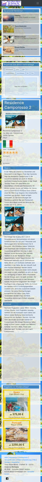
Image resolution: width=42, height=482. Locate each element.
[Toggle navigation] (37, 3)
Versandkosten (9, 460)
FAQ (34, 460)
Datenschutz (23, 457)
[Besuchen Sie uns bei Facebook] (7, 478)
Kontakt (7, 462)
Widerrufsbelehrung (24, 460)
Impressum (13, 457)
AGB (6, 457)
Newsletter (16, 462)
